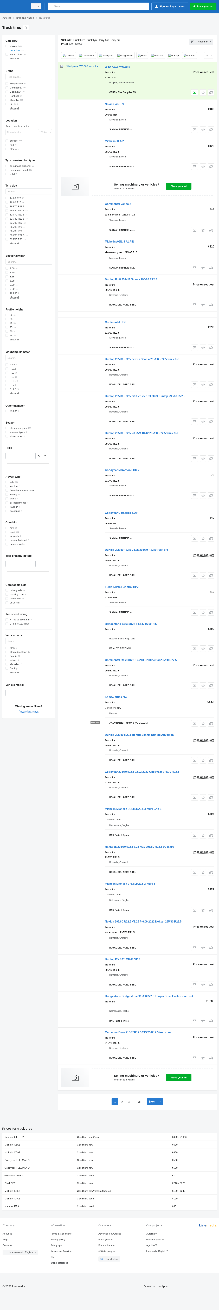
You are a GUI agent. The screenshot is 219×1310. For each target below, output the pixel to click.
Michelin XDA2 (12, 1152)
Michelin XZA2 (12, 1144)
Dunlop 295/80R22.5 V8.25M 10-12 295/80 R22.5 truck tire (141, 433)
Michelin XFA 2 (114, 141)
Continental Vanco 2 (118, 203)
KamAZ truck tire (116, 697)
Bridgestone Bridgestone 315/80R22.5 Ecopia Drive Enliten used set (149, 996)
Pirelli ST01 (10, 1183)
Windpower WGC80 (117, 67)
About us (7, 1233)
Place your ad (179, 186)
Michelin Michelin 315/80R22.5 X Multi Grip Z (133, 808)
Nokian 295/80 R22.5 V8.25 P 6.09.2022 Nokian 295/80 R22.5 (143, 921)
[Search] (51, 6)
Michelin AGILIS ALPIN (119, 241)
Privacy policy (57, 1239)
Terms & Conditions (61, 1233)
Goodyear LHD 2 (13, 1175)
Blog (52, 1257)
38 (139, 1102)
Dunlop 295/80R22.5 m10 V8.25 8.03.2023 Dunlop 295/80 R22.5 (145, 396)
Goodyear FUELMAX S (16, 1160)
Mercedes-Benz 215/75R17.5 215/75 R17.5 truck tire (138, 1032)
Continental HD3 (115, 322)
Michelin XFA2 (12, 1198)
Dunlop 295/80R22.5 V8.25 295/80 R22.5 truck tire (136, 549)
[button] (203, 92)
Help (5, 1239)
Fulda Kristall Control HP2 (122, 587)
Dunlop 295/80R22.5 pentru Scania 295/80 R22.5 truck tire (142, 359)
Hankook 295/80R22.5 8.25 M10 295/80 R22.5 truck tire (139, 846)
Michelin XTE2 (12, 1191)
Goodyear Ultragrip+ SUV (121, 512)
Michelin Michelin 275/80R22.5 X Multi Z (130, 883)
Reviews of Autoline (61, 1251)
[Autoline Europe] (15, 6)
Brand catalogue (59, 1262)
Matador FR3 (11, 1206)
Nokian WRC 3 (114, 104)
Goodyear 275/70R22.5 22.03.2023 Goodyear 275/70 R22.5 (142, 771)
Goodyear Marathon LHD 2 (122, 470)
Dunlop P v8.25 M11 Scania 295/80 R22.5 (131, 279)
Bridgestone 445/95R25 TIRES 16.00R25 (131, 623)
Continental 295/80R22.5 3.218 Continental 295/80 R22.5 (141, 660)
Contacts (7, 1245)
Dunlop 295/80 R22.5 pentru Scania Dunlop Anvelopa (139, 734)
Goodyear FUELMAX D (17, 1167)
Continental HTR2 (14, 1137)
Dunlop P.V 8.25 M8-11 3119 (122, 959)
